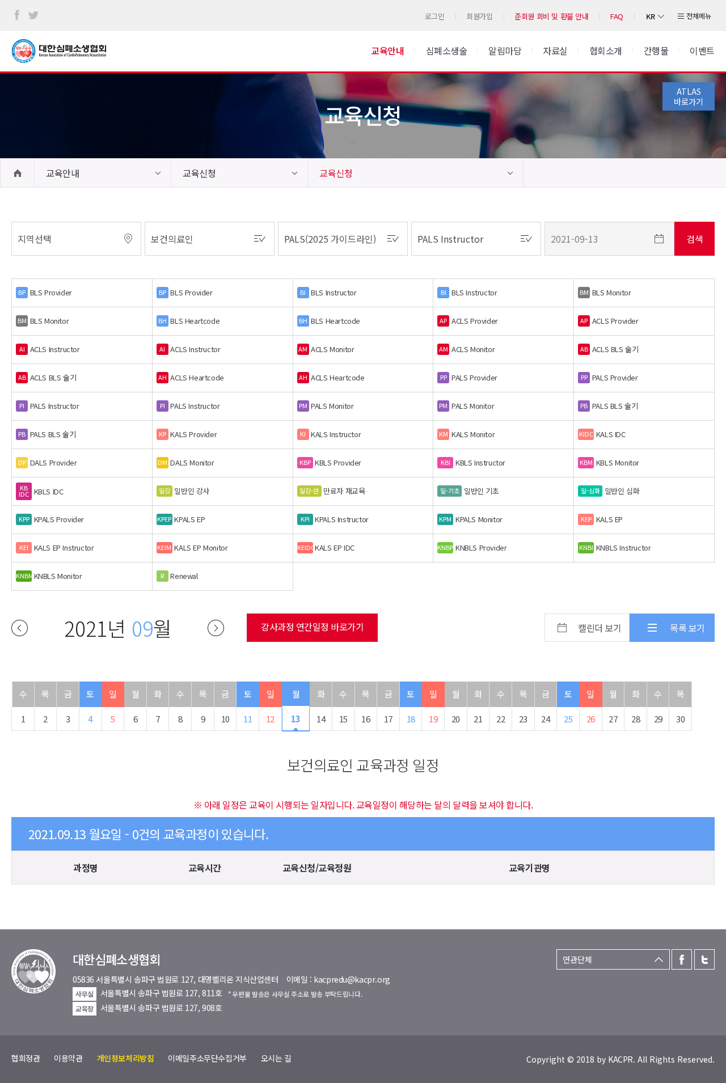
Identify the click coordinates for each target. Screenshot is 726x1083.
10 (225, 719)
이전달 (19, 628)
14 (320, 719)
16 (365, 719)
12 (270, 719)
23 (523, 719)
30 (680, 719)
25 (568, 719)
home (17, 173)
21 (478, 719)
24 (545, 719)
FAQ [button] (616, 16)
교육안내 (62, 173)
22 (500, 719)
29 (658, 719)
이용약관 (68, 1058)
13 (296, 719)
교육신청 (199, 173)
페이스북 (17, 15)
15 (343, 719)
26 (590, 719)
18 (411, 719)
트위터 (33, 15)
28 (635, 719)
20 (455, 719)
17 (388, 719)
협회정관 (25, 1058)
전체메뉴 (698, 15)
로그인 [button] (435, 16)
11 (247, 719)
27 (613, 719)
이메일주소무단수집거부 (207, 1058)
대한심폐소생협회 (59, 51)
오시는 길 (276, 1058)
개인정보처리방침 (125, 1058)
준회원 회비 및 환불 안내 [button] (551, 16)
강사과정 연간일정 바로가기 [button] (312, 626)
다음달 (216, 628)
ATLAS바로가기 (688, 96)
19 (433, 719)
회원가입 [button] (479, 16)
